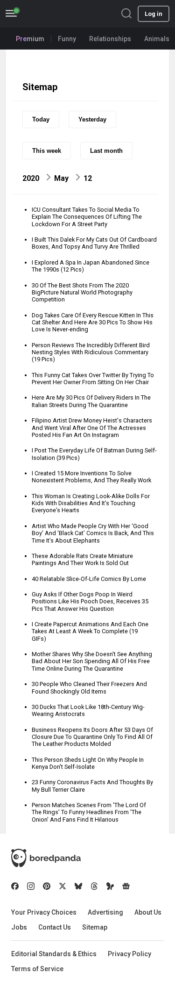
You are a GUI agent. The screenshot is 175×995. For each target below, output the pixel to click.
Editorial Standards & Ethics (54, 954)
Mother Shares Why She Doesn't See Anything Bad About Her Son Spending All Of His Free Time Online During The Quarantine (92, 661)
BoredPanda (55, 13)
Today (40, 119)
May (61, 178)
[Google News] (126, 886)
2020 (30, 178)
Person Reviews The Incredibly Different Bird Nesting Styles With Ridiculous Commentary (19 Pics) (91, 352)
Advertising (105, 912)
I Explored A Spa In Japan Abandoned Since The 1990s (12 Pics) (90, 266)
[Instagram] (31, 886)
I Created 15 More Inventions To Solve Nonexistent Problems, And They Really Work (91, 477)
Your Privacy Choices (44, 912)
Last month (106, 150)
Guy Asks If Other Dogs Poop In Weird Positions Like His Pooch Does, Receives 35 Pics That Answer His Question (90, 601)
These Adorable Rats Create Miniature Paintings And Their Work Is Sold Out (82, 559)
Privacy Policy (129, 954)
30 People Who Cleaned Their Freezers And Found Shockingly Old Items (89, 687)
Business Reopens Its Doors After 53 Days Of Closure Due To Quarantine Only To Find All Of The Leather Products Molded (92, 737)
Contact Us (54, 927)
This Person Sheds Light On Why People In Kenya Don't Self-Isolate (88, 763)
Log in (153, 13)
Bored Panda (46, 858)
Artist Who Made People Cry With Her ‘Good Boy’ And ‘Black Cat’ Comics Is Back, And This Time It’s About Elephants (93, 533)
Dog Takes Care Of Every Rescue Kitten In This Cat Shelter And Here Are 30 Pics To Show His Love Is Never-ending (93, 322)
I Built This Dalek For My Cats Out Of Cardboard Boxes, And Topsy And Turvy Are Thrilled (94, 243)
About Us (147, 912)
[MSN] (110, 886)
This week (46, 150)
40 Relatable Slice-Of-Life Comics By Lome (89, 578)
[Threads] (94, 886)
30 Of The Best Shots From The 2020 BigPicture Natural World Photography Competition (82, 292)
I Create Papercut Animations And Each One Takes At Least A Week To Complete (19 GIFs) (90, 631)
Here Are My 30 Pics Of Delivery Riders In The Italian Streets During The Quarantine (91, 401)
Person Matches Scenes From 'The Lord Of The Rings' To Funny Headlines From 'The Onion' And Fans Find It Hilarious (89, 812)
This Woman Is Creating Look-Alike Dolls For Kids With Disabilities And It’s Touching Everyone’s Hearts (91, 503)
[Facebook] (15, 886)
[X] (62, 886)
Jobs (19, 927)
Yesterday (92, 119)
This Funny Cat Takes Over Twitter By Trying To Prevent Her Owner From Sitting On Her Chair (93, 379)
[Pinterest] (46, 886)
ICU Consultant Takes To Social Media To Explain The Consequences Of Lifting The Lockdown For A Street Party (87, 217)
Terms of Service (37, 969)
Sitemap (94, 927)
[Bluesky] (78, 886)
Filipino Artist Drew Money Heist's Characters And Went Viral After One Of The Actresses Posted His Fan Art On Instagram (92, 427)
